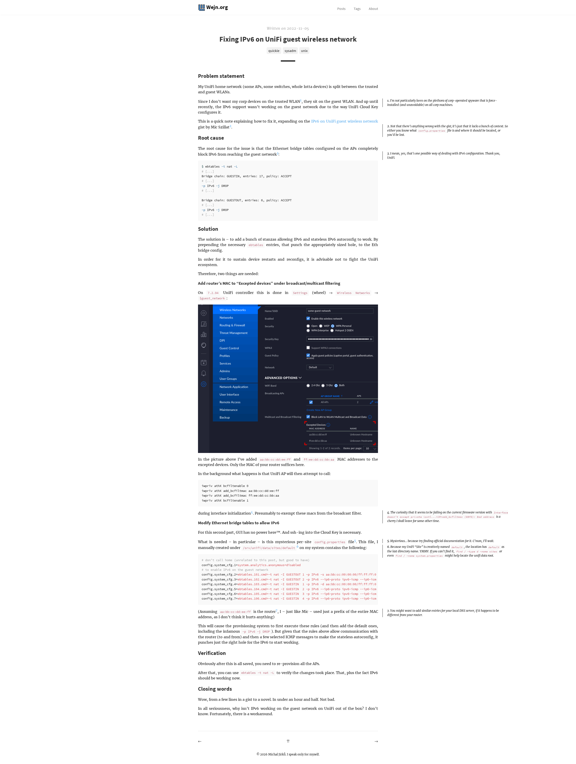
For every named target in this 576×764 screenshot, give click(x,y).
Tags (357, 8)
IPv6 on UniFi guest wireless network (344, 121)
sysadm (290, 50)
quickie (273, 50)
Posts (341, 8)
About (373, 8)
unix (304, 50)
